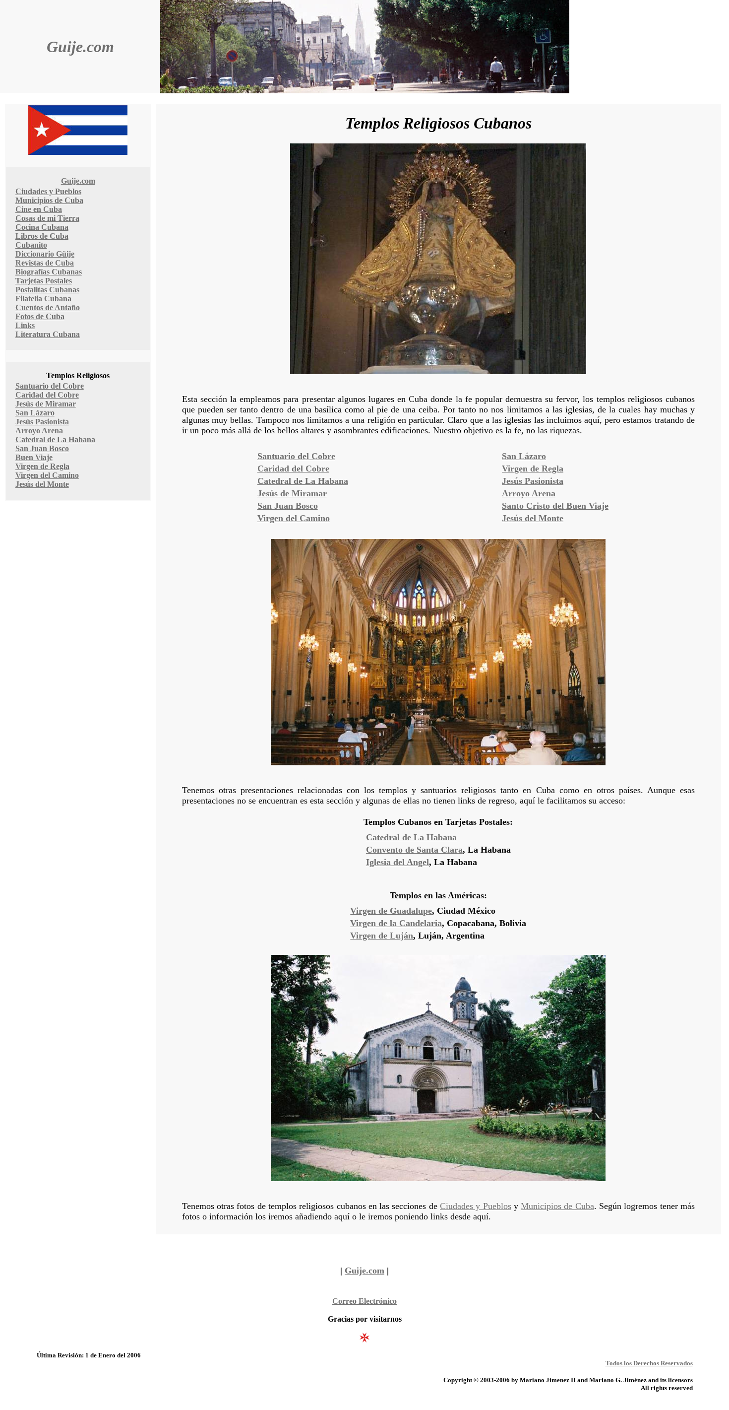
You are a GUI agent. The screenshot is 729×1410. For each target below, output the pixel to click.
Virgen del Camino (47, 475)
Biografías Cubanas (48, 272)
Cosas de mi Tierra (47, 218)
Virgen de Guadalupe (391, 911)
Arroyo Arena (39, 430)
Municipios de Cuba (49, 200)
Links (25, 325)
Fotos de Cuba (39, 316)
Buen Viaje (34, 457)
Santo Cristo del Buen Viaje (555, 506)
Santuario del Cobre (49, 386)
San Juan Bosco (42, 448)
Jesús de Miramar (45, 404)
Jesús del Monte (42, 484)
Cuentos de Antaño (47, 307)
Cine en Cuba (38, 209)
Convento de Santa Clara (414, 850)
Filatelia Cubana (43, 298)
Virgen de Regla (42, 466)
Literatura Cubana (47, 334)
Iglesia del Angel (397, 862)
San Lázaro (35, 412)
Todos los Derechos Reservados (649, 1363)
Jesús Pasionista (42, 421)
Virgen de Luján (381, 935)
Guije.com (80, 47)
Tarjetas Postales (43, 280)
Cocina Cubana (41, 227)
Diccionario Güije (44, 254)
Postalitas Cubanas (47, 289)
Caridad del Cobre (47, 395)
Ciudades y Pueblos (48, 191)
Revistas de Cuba (44, 263)
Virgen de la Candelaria (396, 923)
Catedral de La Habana (55, 439)
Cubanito (31, 245)
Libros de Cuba (41, 236)
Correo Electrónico (364, 1301)
